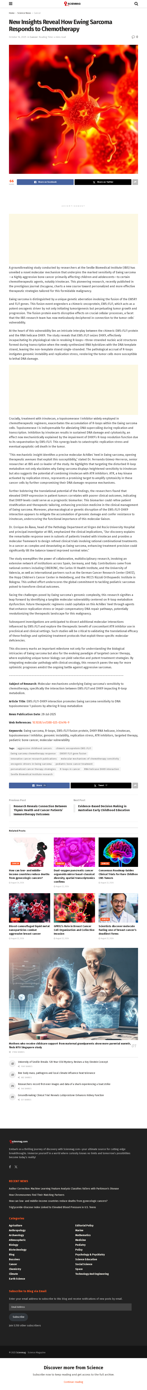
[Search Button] (136, 4)
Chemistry (15, 1269)
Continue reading (73, 1382)
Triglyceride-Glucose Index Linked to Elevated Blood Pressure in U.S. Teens (52, 1207)
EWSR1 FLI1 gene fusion (73, 753)
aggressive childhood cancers (35, 748)
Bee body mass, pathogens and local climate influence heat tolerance (56, 1073)
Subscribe (18, 1316)
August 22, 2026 (62, 887)
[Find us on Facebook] (10, 1167)
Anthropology (17, 1230)
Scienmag (21, 1352)
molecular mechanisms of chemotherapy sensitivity (90, 759)
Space (79, 1269)
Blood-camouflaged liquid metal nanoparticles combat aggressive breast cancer (29, 930)
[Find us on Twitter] (16, 1167)
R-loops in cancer (70, 769)
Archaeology (16, 1235)
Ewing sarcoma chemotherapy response (33, 753)
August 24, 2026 (17, 883)
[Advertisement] (73, 196)
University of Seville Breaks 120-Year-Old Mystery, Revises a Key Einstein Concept (63, 1061)
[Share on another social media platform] (135, 182)
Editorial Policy (84, 1225)
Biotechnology (17, 1249)
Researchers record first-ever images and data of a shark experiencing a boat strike (64, 1084)
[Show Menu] (10, 4)
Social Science (83, 1264)
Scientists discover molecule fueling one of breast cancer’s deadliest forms (117, 930)
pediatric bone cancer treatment (74, 764)
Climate (13, 1273)
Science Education (86, 1259)
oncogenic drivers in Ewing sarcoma (31, 764)
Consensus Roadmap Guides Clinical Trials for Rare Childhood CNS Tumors (119, 874)
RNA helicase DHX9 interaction (101, 769)
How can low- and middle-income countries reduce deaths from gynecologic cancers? (29, 874)
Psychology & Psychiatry (90, 1254)
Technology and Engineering (92, 1273)
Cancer (37, 13)
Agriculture (15, 1225)
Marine (79, 1230)
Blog (12, 1254)
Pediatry (80, 1244)
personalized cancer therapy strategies (33, 769)
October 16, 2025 (17, 37)
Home (12, 13)
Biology (13, 1244)
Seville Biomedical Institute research (32, 774)
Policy (78, 1249)
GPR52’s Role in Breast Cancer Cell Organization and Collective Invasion (74, 930)
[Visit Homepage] (73, 3)
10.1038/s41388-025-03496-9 (50, 722)
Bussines (14, 1259)
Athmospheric (17, 1240)
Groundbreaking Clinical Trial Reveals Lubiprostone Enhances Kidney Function (61, 1095)
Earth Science (17, 1278)
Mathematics (83, 1235)
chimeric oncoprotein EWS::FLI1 (73, 748)
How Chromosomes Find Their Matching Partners (36, 1194)
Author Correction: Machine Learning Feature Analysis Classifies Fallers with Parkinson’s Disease (64, 1188)
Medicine (80, 1240)
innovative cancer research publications (34, 759)
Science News (24, 13)
